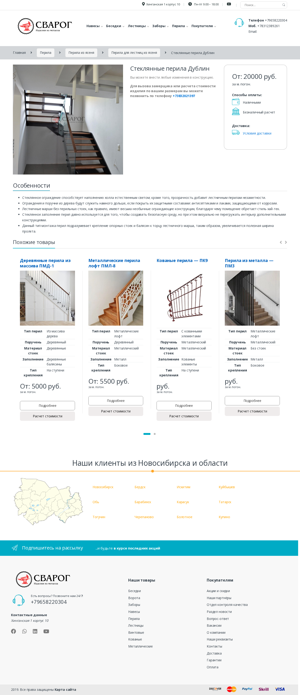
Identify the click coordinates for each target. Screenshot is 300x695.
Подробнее (47, 405)
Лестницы (135, 625)
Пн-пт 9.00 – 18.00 (205, 4)
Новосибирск (103, 487)
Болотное (184, 517)
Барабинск (143, 502)
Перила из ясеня (81, 52)
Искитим (183, 487)
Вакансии (214, 625)
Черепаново (144, 517)
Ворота (134, 598)
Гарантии (214, 660)
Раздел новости (219, 611)
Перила (45, 52)
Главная (19, 52)
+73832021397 (184, 96)
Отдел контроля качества (227, 604)
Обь (96, 502)
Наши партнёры (219, 598)
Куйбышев (227, 487)
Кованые (135, 639)
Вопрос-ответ (218, 618)
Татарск (225, 502)
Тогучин (99, 517)
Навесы (134, 611)
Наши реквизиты (220, 639)
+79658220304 (276, 20)
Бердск (140, 487)
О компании (216, 632)
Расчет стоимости (47, 416)
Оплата (212, 667)
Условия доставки (257, 133)
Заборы (134, 604)
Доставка (214, 653)
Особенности (31, 185)
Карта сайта (65, 689)
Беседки (134, 591)
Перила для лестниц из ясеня (134, 52)
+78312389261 (268, 26)
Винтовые (136, 632)
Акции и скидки (218, 591)
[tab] (31, 186)
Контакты (214, 646)
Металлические (140, 646)
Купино (224, 517)
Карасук (183, 502)
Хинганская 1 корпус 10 (163, 4)
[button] (146, 434)
